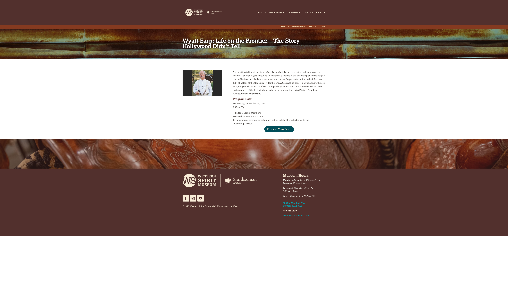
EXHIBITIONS (275, 12)
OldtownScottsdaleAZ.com (296, 215)
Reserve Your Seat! (279, 129)
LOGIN (322, 27)
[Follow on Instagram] (193, 198)
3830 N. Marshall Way (294, 203)
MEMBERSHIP (298, 27)
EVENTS (307, 12)
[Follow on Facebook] (186, 198)
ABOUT (319, 12)
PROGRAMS (292, 12)
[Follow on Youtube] (200, 198)
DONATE (312, 27)
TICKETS (285, 27)
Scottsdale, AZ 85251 (293, 205)
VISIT (261, 12)
